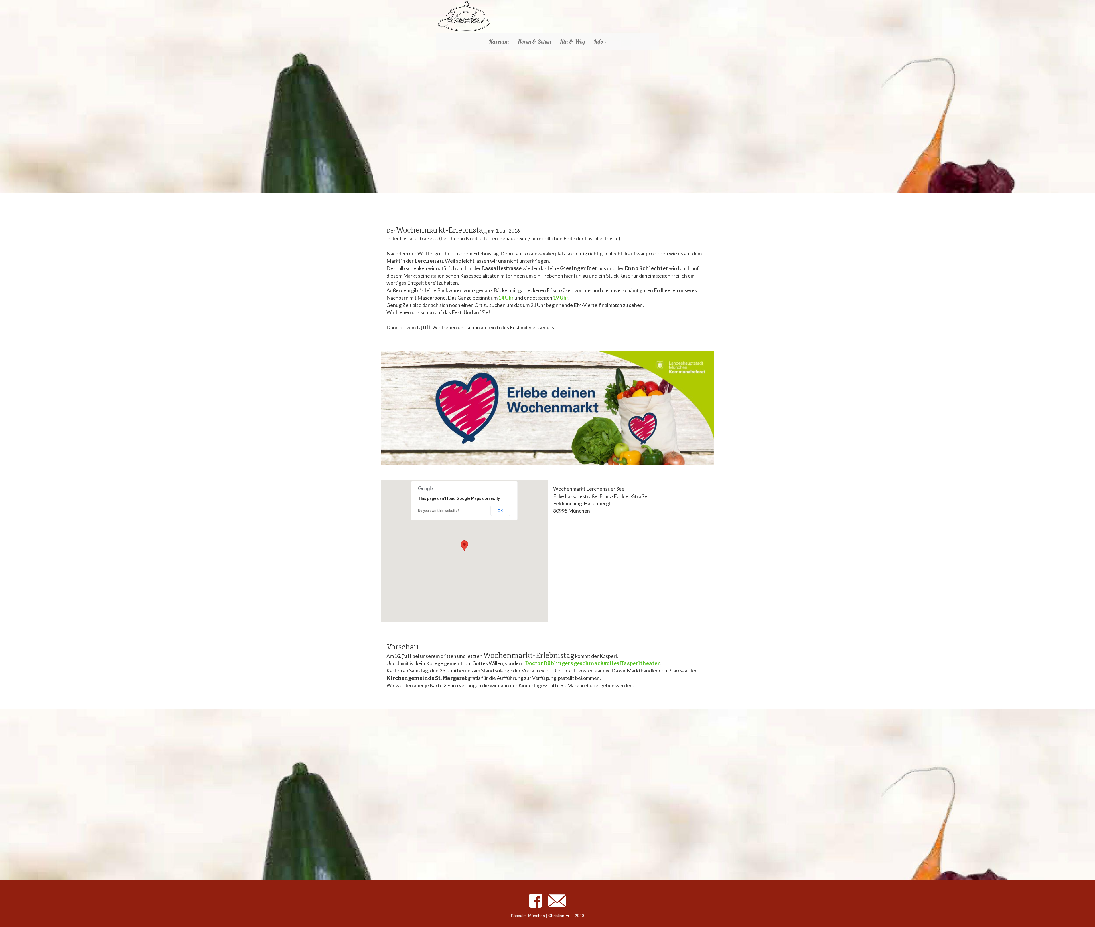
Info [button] (598, 41)
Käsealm (499, 41)
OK (500, 510)
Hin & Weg (572, 41)
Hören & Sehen (534, 41)
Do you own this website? (438, 511)
